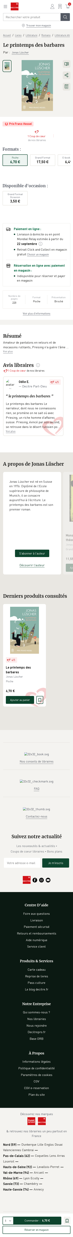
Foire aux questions (36, 914)
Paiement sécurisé (36, 927)
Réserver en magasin (36, 1229)
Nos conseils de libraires (37, 761)
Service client (36, 946)
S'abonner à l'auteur (32, 553)
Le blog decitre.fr (36, 989)
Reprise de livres (36, 976)
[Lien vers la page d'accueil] (14, 6)
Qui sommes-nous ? (36, 1012)
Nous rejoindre (36, 1025)
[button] (36, 344)
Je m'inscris (55, 863)
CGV (36, 1081)
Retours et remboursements (36, 933)
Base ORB (36, 1039)
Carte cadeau (37, 969)
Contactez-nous (36, 816)
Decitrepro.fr (37, 1032)
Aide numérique (36, 940)
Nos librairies (36, 1019)
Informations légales (36, 1061)
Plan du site (36, 1095)
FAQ (36, 788)
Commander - (37, 1220)
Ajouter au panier (20, 699)
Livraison (36, 920)
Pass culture (36, 983)
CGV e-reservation (36, 1088)
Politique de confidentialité (36, 1068)
